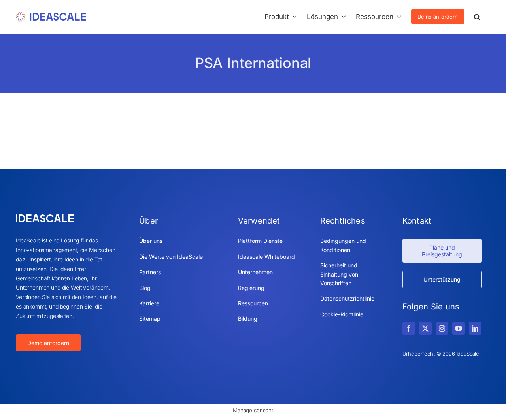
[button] (477, 16)
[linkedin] (475, 328)
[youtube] (458, 328)
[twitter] (425, 328)
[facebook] (408, 328)
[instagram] (442, 328)
